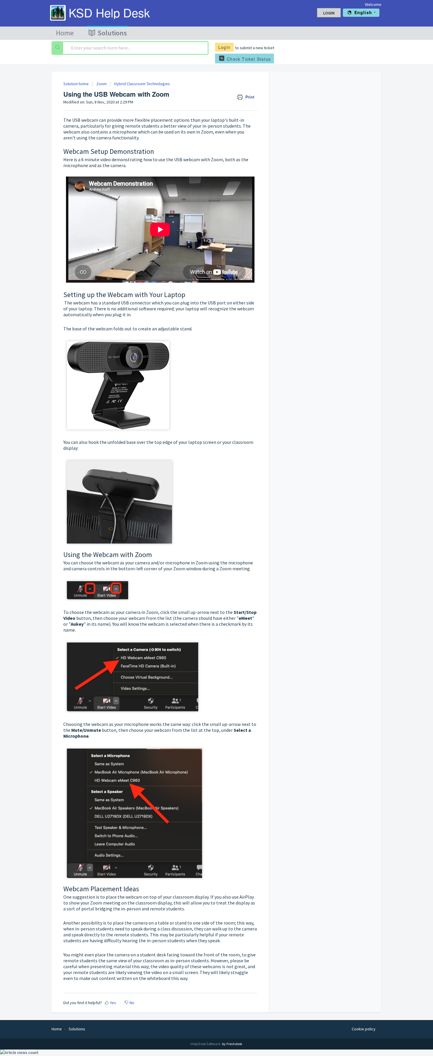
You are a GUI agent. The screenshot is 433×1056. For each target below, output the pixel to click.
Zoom (101, 83)
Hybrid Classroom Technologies (142, 83)
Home (65, 32)
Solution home (76, 83)
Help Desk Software (206, 1044)
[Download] (205, 465)
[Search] (57, 48)
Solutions (112, 32)
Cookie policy (364, 1029)
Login (224, 47)
